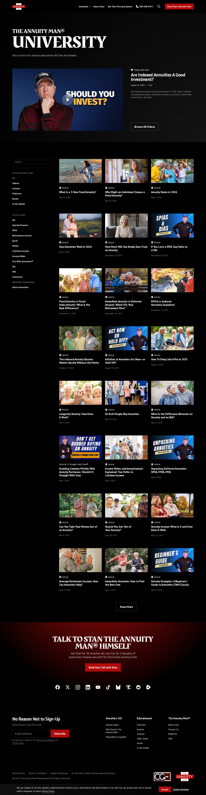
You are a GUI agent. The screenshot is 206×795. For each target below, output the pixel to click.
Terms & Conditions (37, 773)
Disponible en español (116, 736)
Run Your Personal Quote (120, 6)
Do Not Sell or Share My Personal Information (93, 773)
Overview (141, 724)
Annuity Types (112, 724)
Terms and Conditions (45, 740)
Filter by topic (18, 214)
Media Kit (172, 733)
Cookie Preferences (59, 773)
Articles (140, 729)
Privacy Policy (18, 743)
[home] (18, 6)
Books (140, 743)
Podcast (141, 733)
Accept (164, 789)
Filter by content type (22, 172)
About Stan (98, 6)
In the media (143, 747)
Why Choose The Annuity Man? (113, 731)
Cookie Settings (181, 789)
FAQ (170, 738)
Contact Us (173, 729)
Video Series (142, 738)
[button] (84, 6)
